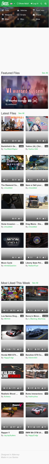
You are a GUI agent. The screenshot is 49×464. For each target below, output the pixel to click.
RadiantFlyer (33, 265)
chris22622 (8, 188)
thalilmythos (33, 396)
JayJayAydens (10, 435)
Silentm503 (32, 357)
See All (45, 72)
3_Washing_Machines (36, 318)
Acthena (7, 396)
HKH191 (7, 318)
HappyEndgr (9, 357)
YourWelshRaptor (11, 149)
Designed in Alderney (10, 454)
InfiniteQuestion (10, 265)
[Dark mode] (41, 3)
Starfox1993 (33, 149)
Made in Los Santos (9, 457)
